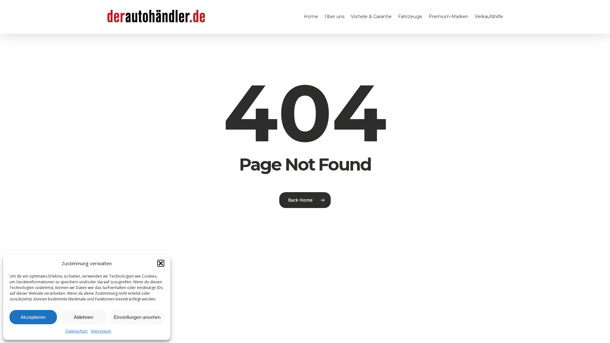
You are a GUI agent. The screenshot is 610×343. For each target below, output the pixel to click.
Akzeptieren (33, 317)
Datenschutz (76, 331)
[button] (161, 263)
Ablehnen (83, 317)
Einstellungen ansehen (137, 317)
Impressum (101, 331)
